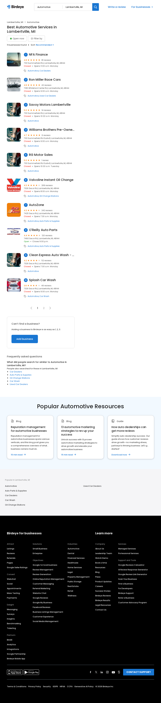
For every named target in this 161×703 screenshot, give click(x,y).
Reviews (11, 553)
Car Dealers (45, 71)
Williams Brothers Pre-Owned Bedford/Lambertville (52, 130)
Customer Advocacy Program (132, 602)
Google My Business (42, 602)
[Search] (95, 7)
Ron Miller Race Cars (45, 80)
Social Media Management (45, 621)
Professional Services (128, 553)
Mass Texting (13, 593)
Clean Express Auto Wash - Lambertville (52, 255)
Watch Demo (101, 558)
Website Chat (39, 593)
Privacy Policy (34, 686)
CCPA (69, 686)
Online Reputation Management (48, 579)
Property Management (79, 577)
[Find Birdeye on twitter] (96, 672)
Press (97, 577)
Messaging (12, 609)
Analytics (11, 644)
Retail (70, 591)
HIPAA (62, 686)
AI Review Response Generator (133, 569)
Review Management (43, 569)
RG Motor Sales (41, 155)
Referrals (11, 558)
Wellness (72, 595)
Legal (70, 572)
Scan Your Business (127, 579)
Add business (24, 339)
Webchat (11, 579)
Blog (97, 572)
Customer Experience (43, 616)
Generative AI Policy (84, 686)
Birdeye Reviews (103, 595)
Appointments (14, 588)
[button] (50, 308)
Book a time (101, 562)
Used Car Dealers (47, 96)
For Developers (125, 588)
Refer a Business (126, 598)
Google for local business (45, 565)
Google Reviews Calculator (131, 565)
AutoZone (36, 205)
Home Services (75, 567)
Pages (10, 562)
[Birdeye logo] (16, 7)
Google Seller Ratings (17, 567)
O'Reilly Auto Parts (43, 230)
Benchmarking (14, 623)
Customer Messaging (43, 583)
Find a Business (125, 583)
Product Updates (103, 581)
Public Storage (74, 581)
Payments (12, 598)
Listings (10, 548)
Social (10, 583)
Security (47, 686)
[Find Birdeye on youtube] (113, 672)
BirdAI (9, 639)
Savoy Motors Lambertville (50, 105)
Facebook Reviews (41, 607)
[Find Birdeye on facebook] (90, 672)
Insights (11, 618)
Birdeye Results (102, 600)
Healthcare (73, 562)
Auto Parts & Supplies (49, 221)
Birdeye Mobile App (16, 658)
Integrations (13, 649)
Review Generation (42, 574)
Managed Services (127, 548)
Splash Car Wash (42, 280)
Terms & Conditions (16, 686)
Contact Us (100, 609)
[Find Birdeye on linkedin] (101, 672)
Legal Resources (103, 605)
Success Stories (103, 591)
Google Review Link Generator (132, 574)
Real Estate (73, 586)
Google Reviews (40, 598)
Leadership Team (103, 553)
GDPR (55, 686)
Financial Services (76, 558)
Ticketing (11, 628)
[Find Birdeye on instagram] (107, 672)
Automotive (33, 71)
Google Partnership (16, 654)
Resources (100, 567)
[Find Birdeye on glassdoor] (119, 672)
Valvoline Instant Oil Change (51, 180)
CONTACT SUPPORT (138, 672)
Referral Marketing (41, 588)
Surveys (10, 614)
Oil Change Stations (49, 196)
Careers (99, 586)
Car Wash (44, 296)
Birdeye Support (126, 593)
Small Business (40, 548)
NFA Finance (38, 55)
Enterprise (37, 553)
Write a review (117, 7)
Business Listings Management (48, 612)
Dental (71, 553)
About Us (99, 548)
